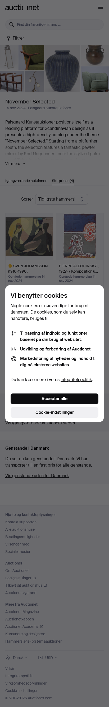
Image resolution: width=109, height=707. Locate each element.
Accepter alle (54, 398)
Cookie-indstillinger (54, 412)
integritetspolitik (76, 379)
